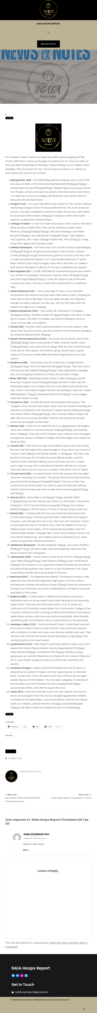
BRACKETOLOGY (48, 44)
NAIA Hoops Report (48, 23)
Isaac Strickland (33, 834)
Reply (26, 850)
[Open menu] (48, 32)
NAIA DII (10, 751)
